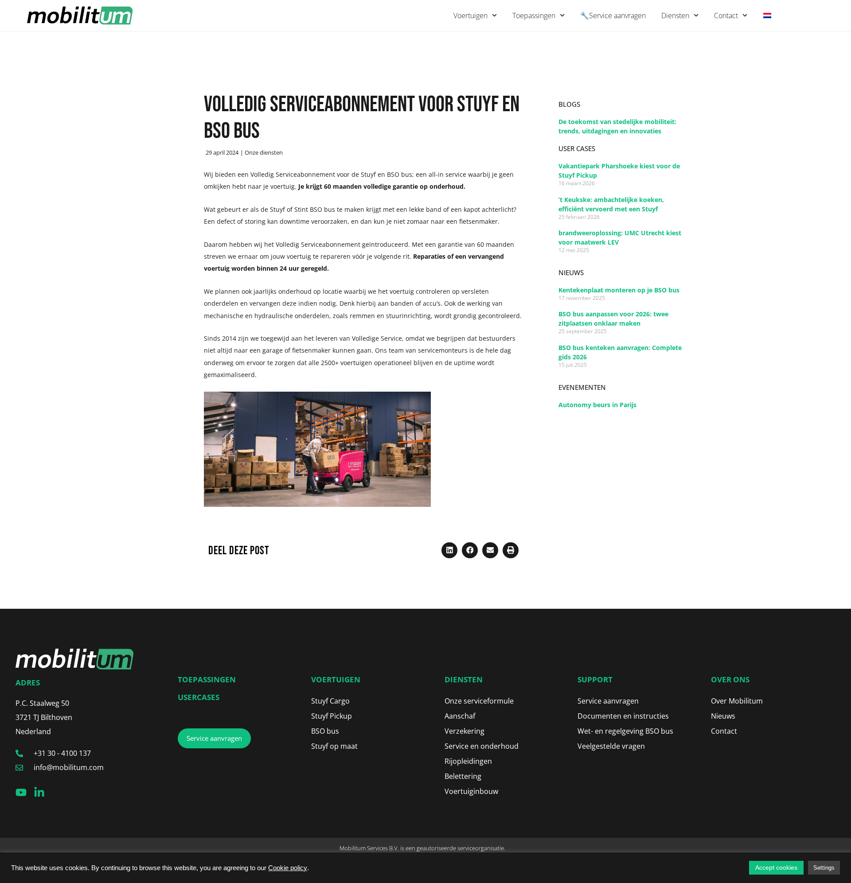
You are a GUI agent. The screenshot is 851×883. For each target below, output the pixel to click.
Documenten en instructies (623, 716)
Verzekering (464, 731)
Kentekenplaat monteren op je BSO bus (618, 290)
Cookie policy (287, 867)
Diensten (675, 15)
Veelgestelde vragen (611, 746)
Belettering (463, 776)
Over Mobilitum (737, 701)
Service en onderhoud (482, 746)
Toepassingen (533, 15)
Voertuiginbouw (471, 791)
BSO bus (325, 731)
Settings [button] (824, 867)
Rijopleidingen (468, 761)
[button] (449, 550)
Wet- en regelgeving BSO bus (625, 731)
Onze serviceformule (479, 701)
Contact (726, 15)
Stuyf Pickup (331, 716)
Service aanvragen (608, 701)
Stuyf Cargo (330, 701)
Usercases (198, 697)
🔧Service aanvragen (613, 15)
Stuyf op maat (334, 746)
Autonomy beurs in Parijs (597, 405)
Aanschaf (460, 716)
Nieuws (723, 716)
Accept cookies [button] (776, 867)
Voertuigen (470, 15)
